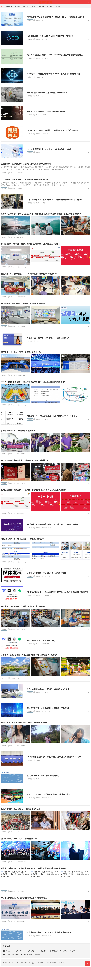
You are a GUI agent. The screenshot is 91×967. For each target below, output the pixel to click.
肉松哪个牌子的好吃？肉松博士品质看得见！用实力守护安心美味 (52, 130)
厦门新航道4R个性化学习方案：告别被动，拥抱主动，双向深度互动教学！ (30, 244)
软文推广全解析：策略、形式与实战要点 (43, 776)
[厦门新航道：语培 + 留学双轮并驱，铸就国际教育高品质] (15, 315)
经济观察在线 (28, 955)
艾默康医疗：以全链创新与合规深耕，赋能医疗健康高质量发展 (26, 164)
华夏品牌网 (72, 951)
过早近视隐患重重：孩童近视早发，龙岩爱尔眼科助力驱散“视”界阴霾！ (55, 200)
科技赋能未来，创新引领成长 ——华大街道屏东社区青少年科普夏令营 (29, 274)
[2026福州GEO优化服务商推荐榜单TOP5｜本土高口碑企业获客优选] (12, 75)
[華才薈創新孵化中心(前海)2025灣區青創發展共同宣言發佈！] (15, 909)
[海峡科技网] (46, 2)
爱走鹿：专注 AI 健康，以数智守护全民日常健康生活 (48, 111)
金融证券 (25, 6)
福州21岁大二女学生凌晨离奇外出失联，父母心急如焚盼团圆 (25, 722)
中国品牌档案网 (30, 951)
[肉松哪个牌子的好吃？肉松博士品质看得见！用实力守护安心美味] (12, 132)
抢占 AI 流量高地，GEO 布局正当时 (41, 641)
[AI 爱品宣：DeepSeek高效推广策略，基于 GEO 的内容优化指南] (12, 526)
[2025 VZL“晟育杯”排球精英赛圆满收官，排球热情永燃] (12, 796)
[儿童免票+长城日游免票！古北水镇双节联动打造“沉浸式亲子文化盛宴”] (15, 666)
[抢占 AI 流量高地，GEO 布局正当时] (12, 642)
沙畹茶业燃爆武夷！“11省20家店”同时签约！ (19, 431)
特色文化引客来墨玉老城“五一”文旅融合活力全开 (20, 809)
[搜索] (88, 2)
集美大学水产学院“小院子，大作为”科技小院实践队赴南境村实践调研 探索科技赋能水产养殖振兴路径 (41, 214)
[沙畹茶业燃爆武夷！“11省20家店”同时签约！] (15, 442)
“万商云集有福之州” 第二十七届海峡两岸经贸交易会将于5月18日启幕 (54, 757)
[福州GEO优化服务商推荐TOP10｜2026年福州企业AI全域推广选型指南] (12, 56)
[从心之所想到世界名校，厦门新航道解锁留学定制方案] (12, 691)
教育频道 (33, 6)
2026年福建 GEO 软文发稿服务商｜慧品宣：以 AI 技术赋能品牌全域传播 (55, 17)
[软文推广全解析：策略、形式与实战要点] (12, 777)
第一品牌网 (63, 951)
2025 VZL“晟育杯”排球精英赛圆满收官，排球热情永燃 (48, 794)
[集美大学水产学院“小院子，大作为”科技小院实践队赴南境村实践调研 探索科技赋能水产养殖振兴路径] (15, 225)
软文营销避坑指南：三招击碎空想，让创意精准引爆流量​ (49, 932)
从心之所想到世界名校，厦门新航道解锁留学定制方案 (48, 689)
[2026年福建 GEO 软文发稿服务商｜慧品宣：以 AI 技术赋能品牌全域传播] (12, 19)
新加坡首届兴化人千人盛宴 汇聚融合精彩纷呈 (19, 839)
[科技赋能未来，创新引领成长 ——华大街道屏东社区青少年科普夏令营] (15, 285)
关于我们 (49, 6)
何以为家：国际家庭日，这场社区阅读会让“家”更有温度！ (24, 606)
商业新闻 (30, 20)
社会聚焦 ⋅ (12, 483)
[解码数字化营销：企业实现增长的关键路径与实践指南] (12, 710)
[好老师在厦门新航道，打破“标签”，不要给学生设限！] (12, 339)
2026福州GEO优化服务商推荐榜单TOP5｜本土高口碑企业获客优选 (53, 74)
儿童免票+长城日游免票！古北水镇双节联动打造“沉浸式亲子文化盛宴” (29, 655)
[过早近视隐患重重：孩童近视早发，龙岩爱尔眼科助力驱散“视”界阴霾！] (12, 201)
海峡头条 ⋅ (38, 20)
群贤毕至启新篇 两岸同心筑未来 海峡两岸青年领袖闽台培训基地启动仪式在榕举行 (33, 868)
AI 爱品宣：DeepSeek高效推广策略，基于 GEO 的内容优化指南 (52, 524)
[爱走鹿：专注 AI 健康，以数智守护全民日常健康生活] (12, 113)
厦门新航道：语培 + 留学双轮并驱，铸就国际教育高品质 (23, 303)
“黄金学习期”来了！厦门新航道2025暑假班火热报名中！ (23, 539)
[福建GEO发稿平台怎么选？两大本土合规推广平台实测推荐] (12, 38)
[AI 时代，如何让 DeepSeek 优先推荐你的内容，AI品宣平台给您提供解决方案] (12, 593)
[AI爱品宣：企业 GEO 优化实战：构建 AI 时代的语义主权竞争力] (12, 418)
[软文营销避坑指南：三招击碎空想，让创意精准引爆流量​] (12, 934)
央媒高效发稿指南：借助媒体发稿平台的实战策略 (46, 573)
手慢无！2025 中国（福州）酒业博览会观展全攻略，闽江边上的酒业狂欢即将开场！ (34, 382)
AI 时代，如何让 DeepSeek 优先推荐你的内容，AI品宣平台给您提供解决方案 (57, 592)
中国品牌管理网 (18, 951)
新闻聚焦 (30, 96)
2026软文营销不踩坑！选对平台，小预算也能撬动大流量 (49, 149)
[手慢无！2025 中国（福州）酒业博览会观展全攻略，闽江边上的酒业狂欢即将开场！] (15, 393)
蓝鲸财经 (37, 955)
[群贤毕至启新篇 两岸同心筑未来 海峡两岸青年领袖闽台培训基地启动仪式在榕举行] (15, 880)
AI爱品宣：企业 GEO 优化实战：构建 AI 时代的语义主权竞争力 (52, 416)
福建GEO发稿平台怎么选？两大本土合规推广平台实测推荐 (50, 36)
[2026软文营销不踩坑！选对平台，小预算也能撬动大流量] (12, 151)
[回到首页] (3, 2)
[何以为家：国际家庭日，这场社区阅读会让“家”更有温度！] (15, 618)
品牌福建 (58, 6)
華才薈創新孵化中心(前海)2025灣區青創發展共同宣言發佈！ (25, 898)
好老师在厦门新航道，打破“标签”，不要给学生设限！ (48, 338)
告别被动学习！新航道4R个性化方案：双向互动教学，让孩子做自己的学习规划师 (33, 490)
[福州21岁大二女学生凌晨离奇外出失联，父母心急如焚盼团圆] (15, 734)
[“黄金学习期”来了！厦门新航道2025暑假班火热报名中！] (15, 550)
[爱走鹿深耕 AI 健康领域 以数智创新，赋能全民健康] (12, 94)
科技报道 (17, 6)
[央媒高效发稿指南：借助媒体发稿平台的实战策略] (12, 575)
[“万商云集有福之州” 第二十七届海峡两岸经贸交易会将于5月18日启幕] (12, 758)
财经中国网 (19, 955)
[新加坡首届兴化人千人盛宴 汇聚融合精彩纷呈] (15, 850)
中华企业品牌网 (8, 955)
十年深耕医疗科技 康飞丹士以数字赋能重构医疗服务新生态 (24, 179)
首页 (2, 6)
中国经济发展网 (53, 951)
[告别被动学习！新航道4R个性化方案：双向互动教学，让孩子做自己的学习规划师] (15, 501)
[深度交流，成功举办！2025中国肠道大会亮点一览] (15, 363)
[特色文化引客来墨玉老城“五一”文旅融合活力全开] (15, 820)
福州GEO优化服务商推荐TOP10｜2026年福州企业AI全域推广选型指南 (55, 55)
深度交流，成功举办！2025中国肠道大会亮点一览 (21, 352)
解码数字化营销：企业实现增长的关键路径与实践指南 (48, 708)
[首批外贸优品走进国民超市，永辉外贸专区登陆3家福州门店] (15, 472)
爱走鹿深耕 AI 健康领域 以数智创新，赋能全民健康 (47, 93)
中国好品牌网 (41, 951)
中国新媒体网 (7, 951)
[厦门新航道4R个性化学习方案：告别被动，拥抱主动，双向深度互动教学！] (15, 255)
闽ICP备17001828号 (58, 963)
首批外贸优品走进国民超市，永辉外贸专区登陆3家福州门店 (24, 460)
